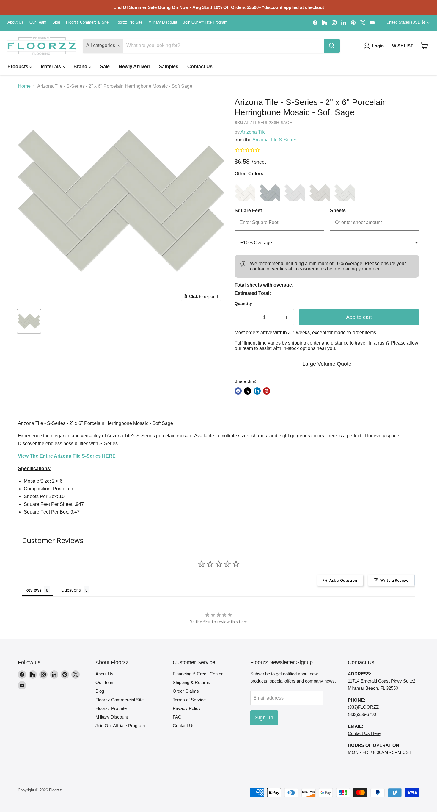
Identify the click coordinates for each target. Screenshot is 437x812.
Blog (56, 22)
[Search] (332, 46)
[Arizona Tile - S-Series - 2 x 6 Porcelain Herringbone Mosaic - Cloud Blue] (270, 190)
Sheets (338, 210)
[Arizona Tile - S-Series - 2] (29, 321)
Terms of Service (189, 699)
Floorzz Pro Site (128, 22)
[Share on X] (247, 391)
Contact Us (200, 66)
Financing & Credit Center (198, 673)
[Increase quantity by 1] (286, 317)
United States (405, 22)
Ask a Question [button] (343, 580)
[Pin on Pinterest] (266, 391)
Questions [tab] (71, 590)
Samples (168, 66)
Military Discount (162, 22)
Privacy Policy (187, 708)
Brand (81, 66)
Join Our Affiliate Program (205, 22)
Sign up (264, 718)
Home (24, 86)
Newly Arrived (134, 66)
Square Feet (248, 210)
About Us (15, 22)
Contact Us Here (364, 733)
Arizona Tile (253, 131)
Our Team (37, 22)
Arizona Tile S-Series (274, 139)
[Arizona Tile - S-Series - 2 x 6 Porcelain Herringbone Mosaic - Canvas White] (245, 190)
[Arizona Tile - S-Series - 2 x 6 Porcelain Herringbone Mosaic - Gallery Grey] (294, 190)
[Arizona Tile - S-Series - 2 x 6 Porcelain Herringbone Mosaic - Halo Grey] (319, 190)
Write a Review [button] (394, 580)
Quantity (243, 303)
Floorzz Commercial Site (87, 22)
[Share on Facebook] (238, 391)
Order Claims (186, 691)
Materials (51, 66)
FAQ (177, 716)
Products (18, 66)
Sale (105, 66)
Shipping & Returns (191, 682)
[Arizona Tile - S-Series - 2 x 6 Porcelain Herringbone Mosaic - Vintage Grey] (344, 190)
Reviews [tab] (33, 590)
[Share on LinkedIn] (257, 391)
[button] (424, 45)
